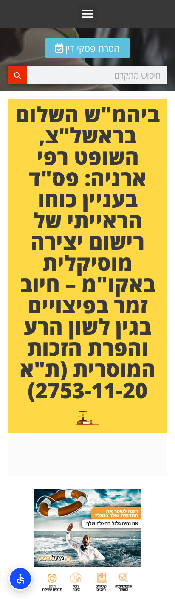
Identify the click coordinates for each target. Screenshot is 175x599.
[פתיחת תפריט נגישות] (20, 579)
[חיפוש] (17, 75)
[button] (87, 13)
